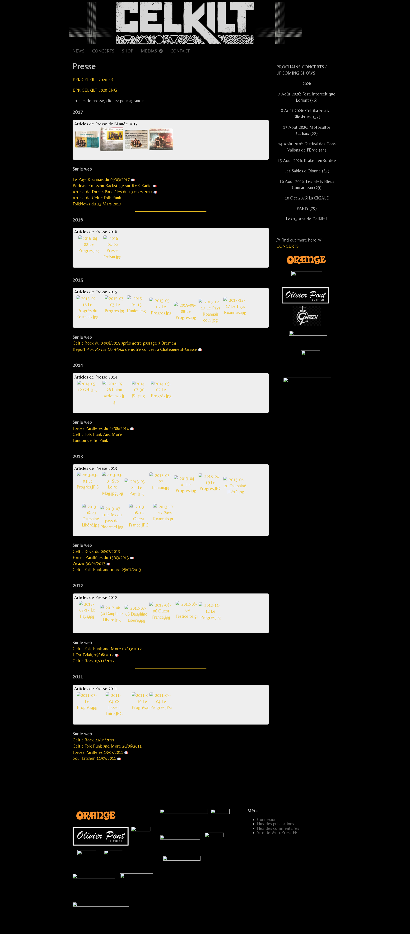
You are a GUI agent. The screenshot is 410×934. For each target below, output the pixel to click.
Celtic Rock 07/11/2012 (93, 660)
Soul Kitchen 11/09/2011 (94, 758)
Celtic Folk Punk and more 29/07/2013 (107, 569)
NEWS (78, 50)
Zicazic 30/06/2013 (89, 563)
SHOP (127, 50)
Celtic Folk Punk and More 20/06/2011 (107, 746)
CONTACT (180, 50)
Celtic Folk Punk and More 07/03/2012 (107, 648)
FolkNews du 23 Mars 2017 (97, 203)
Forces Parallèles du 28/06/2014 (101, 428)
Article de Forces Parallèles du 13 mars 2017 (113, 191)
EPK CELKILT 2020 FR (93, 79)
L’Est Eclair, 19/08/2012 (93, 654)
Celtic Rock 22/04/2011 (93, 739)
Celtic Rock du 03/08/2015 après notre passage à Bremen (124, 343)
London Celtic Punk (90, 440)
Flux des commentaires (278, 828)
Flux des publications (275, 823)
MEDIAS (149, 50)
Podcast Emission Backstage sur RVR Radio (113, 185)
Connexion (266, 819)
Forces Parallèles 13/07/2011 (98, 752)
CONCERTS (103, 50)
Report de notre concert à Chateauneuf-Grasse (135, 349)
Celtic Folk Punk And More (97, 434)
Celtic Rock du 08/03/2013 (96, 551)
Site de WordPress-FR (277, 832)
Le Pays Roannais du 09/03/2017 (102, 179)
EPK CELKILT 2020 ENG (95, 90)
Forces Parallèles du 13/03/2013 (101, 557)
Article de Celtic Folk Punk (97, 197)
